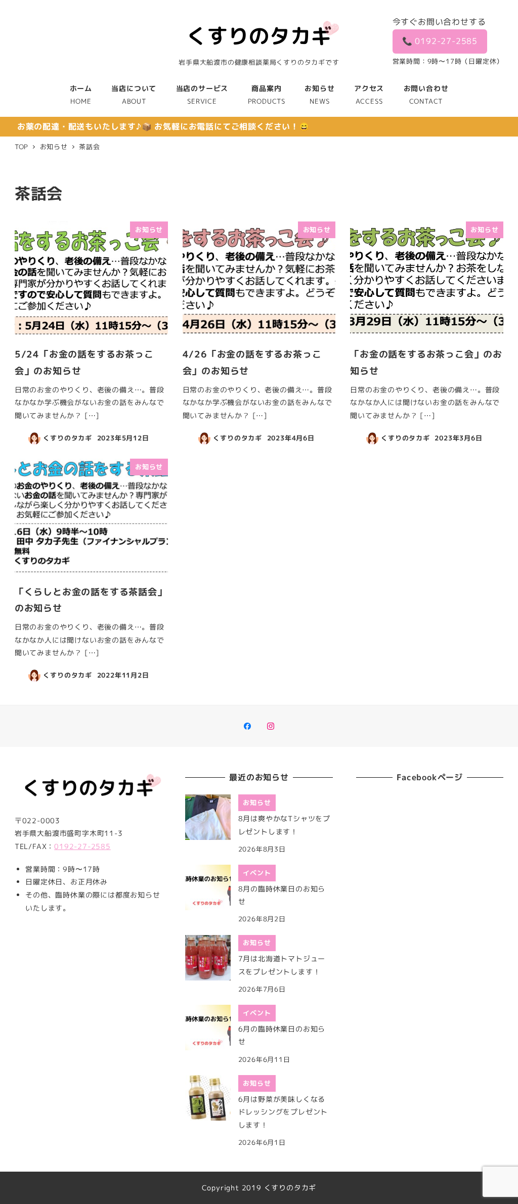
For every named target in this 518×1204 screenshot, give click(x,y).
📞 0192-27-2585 (440, 41)
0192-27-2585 (82, 846)
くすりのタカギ (290, 1188)
